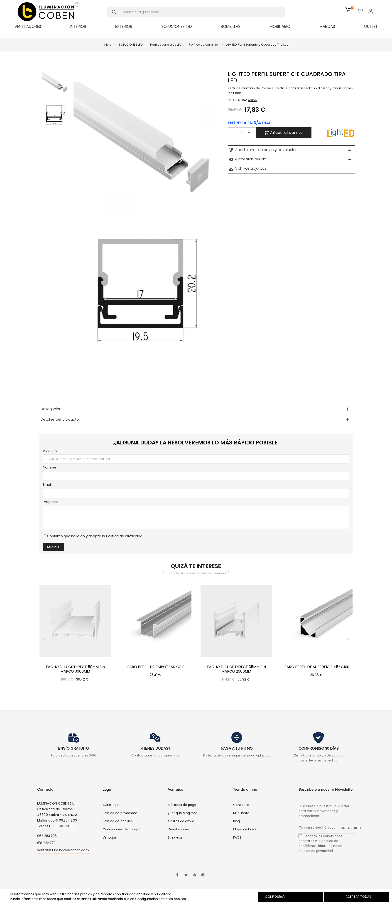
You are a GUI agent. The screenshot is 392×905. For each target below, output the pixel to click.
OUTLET (370, 26)
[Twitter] (185, 875)
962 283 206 (47, 836)
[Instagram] (203, 875)
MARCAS (327, 26)
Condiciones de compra (122, 829)
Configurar (274, 896)
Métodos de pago (182, 805)
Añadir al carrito (286, 132)
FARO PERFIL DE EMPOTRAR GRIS (155, 667)
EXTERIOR (123, 26)
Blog (236, 821)
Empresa (175, 837)
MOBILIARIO (280, 26)
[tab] (291, 150)
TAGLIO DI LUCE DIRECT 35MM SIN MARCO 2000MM (236, 669)
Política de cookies (118, 821)
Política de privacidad (120, 813)
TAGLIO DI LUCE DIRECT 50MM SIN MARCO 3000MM (75, 669)
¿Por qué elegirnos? (183, 813)
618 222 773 (46, 843)
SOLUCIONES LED (176, 26)
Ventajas (110, 837)
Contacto (241, 805)
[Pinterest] (194, 875)
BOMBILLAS (230, 26)
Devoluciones (179, 829)
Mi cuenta (241, 813)
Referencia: (237, 100)
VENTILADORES (28, 26)
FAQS (237, 837)
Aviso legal (111, 805)
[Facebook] (177, 875)
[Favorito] (360, 11)
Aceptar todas (358, 896)
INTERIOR (78, 26)
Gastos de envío (181, 821)
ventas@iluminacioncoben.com (63, 850)
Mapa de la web (246, 829)
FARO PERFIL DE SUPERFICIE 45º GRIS (316, 667)
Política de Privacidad (124, 536)
